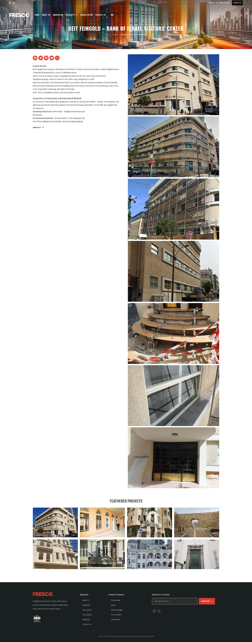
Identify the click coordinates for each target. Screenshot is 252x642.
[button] (35, 58)
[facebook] (9, 3)
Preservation (115, 600)
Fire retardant (116, 614)
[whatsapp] (14, 3)
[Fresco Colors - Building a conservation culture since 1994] (19, 15)
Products (70, 15)
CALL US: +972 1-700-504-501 (219, 2)
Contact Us (237, 3)
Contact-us (87, 624)
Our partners (87, 614)
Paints (113, 605)
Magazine (86, 619)
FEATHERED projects (126, 501)
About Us (46, 15)
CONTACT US (37, 128)
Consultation (86, 15)
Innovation (58, 15)
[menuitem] (112, 15)
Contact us (100, 15)
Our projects (87, 610)
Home (37, 15)
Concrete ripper (117, 610)
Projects (115, 34)
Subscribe (205, 601)
